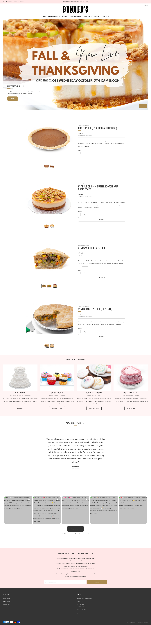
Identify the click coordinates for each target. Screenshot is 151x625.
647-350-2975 (9, 1)
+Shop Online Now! (53, 17)
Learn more (86, 146)
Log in (140, 6)
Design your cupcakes (57, 408)
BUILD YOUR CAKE (131, 408)
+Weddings (64, 17)
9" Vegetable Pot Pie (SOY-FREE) (95, 309)
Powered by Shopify (131, 622)
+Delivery (96, 17)
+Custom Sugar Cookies (75, 17)
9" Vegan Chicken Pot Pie (91, 248)
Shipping (80, 135)
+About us (104, 17)
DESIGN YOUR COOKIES (94, 408)
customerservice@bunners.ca (19, 1)
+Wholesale (87, 17)
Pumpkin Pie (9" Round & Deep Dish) (97, 128)
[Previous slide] (141, 106)
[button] (74, 107)
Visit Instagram (75, 529)
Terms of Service (7, 607)
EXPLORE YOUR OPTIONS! (15, 72)
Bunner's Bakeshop (83, 125)
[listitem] (75, 1)
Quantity (80, 150)
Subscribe (97, 582)
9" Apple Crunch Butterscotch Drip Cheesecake (98, 188)
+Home (44, 17)
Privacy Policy (6, 598)
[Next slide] (145, 106)
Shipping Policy (7, 604)
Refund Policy (6, 601)
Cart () (146, 6)
